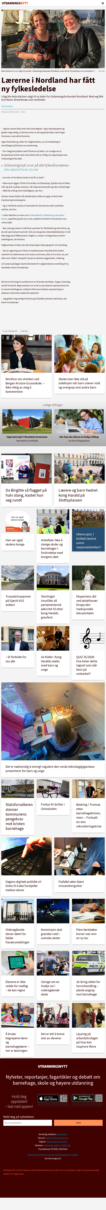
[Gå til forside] (15, 3)
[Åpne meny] (103, 3)
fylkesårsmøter (10, 331)
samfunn (24, 331)
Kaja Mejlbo (61, 1134)
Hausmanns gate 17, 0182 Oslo (57, 1145)
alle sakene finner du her (21, 169)
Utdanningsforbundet (57, 1141)
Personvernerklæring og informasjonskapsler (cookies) (53, 1154)
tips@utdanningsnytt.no (57, 1137)
